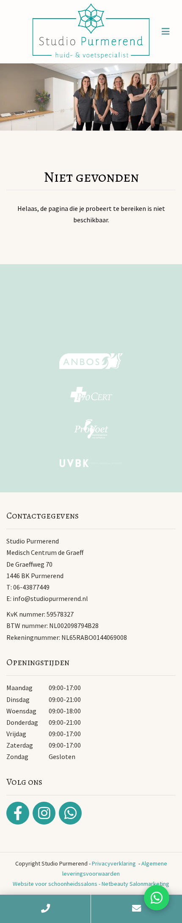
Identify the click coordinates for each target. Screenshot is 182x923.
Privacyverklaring (114, 863)
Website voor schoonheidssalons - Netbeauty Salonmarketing (91, 884)
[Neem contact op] (156, 897)
